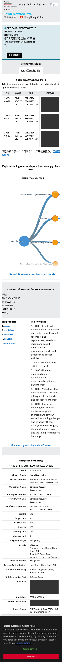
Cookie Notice (23, 643)
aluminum (9, 343)
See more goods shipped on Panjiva (31, 445)
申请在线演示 (14, 55)
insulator (9, 334)
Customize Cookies (31, 649)
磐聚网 (10, 4)
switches (9, 330)
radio (7, 326)
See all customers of (32, 274)
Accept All (31, 657)
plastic (8, 339)
